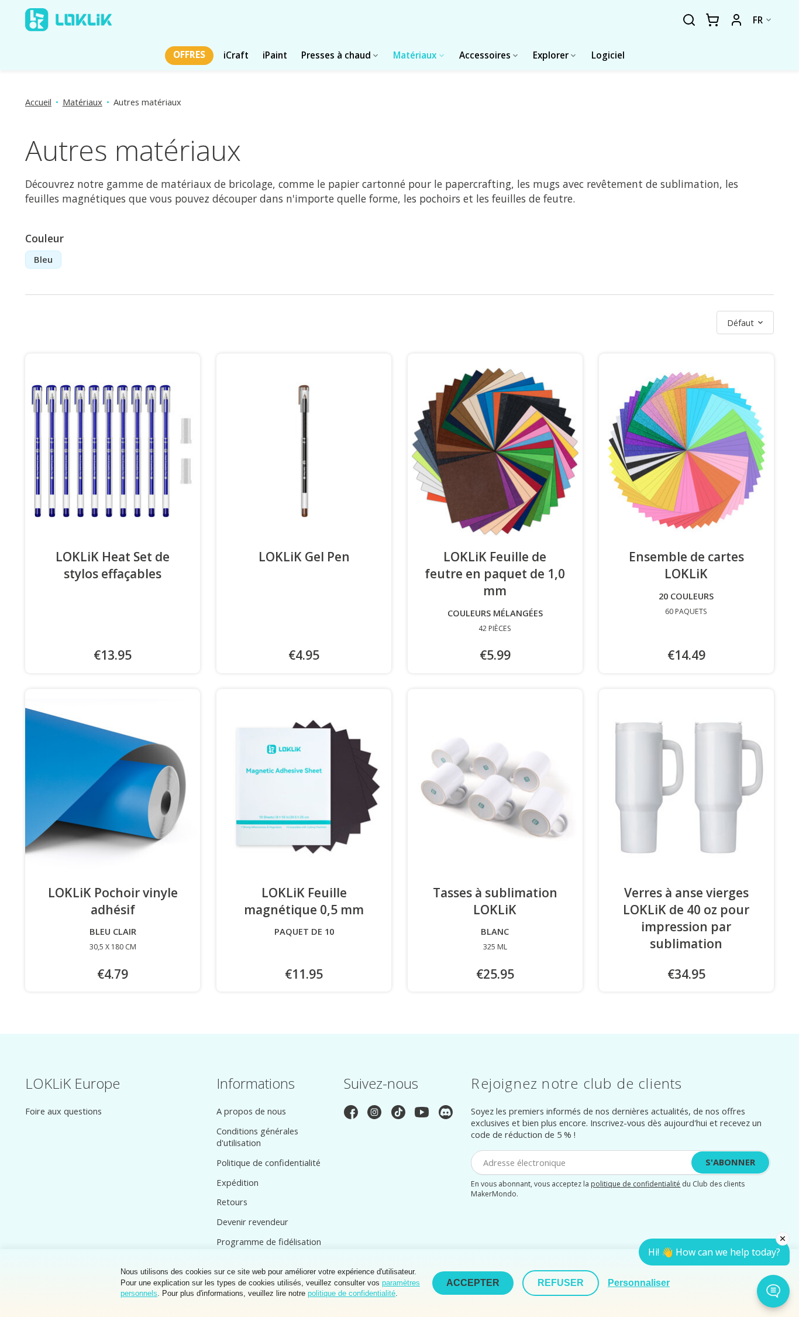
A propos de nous (251, 1111)
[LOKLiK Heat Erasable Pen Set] (112, 451)
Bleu (43, 259)
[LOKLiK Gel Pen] (303, 451)
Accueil (38, 102)
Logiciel (608, 55)
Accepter (473, 1283)
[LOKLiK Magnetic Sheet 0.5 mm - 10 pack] (303, 786)
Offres (189, 55)
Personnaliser (639, 1283)
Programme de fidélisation (268, 1241)
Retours (231, 1202)
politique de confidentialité (635, 1184)
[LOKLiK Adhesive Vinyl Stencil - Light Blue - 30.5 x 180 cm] (112, 786)
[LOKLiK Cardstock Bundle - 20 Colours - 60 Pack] (686, 451)
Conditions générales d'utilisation (257, 1136)
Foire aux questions (63, 1111)
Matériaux (82, 102)
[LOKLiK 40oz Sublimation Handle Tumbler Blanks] (686, 786)
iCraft (236, 55)
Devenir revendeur (252, 1221)
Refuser (561, 1283)
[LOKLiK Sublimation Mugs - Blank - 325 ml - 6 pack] (495, 786)
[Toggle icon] (689, 20)
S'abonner (730, 1162)
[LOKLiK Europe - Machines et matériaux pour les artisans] (68, 20)
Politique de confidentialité (268, 1162)
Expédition (237, 1182)
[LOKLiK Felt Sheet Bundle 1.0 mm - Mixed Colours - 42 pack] (495, 451)
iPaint (275, 55)
